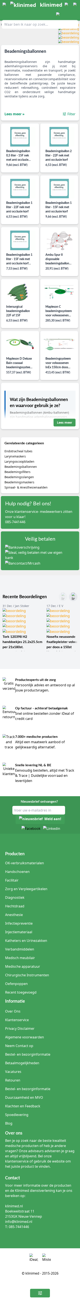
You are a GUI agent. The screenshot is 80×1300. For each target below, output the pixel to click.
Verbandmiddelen (19, 949)
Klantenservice (17, 1020)
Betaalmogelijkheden (22, 1063)
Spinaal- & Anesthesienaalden (26, 487)
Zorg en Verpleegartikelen (26, 888)
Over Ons (12, 1011)
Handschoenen (17, 871)
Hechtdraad (14, 906)
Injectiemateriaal (18, 932)
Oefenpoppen (16, 983)
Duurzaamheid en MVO (24, 1097)
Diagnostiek (15, 897)
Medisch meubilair (20, 957)
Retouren (12, 1080)
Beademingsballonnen (20, 467)
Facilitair (12, 880)
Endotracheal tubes (18, 451)
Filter (71, 114)
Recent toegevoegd (20, 992)
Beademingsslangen (19, 477)
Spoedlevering (16, 1114)
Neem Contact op (19, 1045)
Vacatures (13, 1071)
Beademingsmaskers (19, 482)
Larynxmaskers (15, 456)
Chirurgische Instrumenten (27, 975)
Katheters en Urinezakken (26, 940)
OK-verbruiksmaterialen (24, 863)
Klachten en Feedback (22, 1106)
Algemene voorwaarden (24, 1037)
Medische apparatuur (22, 966)
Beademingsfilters (17, 472)
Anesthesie (14, 914)
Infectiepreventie (19, 923)
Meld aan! (52, 818)
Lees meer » (14, 114)
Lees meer (64, 422)
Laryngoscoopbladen (19, 461)
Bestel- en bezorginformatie (27, 1054)
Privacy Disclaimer (20, 1028)
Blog (8, 1123)
